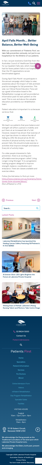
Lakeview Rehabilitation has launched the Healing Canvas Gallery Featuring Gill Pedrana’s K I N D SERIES (21, 243)
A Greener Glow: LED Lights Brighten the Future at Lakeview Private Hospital (19, 275)
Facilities (21, 403)
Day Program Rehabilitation (21, 395)
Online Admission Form (21, 383)
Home (21, 357)
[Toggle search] (21, 344)
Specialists (21, 362)
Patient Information (21, 365)
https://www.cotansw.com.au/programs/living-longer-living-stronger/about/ (22, 180)
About (21, 377)
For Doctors (21, 374)
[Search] (37, 208)
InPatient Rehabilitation (21, 391)
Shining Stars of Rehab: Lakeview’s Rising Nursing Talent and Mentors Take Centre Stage (21, 306)
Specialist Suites (21, 399)
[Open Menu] (38, 3)
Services (21, 370)
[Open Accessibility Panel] (38, 66)
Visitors (21, 387)
